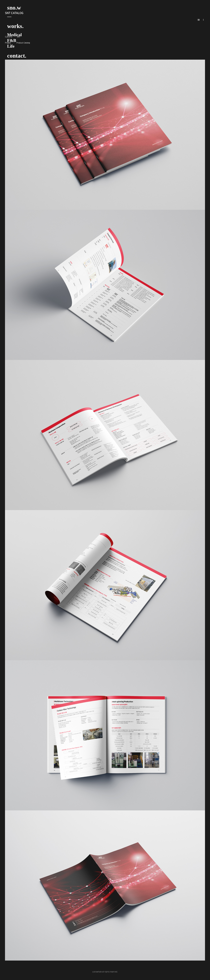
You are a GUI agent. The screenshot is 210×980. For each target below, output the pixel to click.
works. (15, 26)
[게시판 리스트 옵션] (203, 19)
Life (10, 46)
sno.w (14, 7)
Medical (14, 34)
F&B (11, 40)
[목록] (198, 19)
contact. (16, 55)
